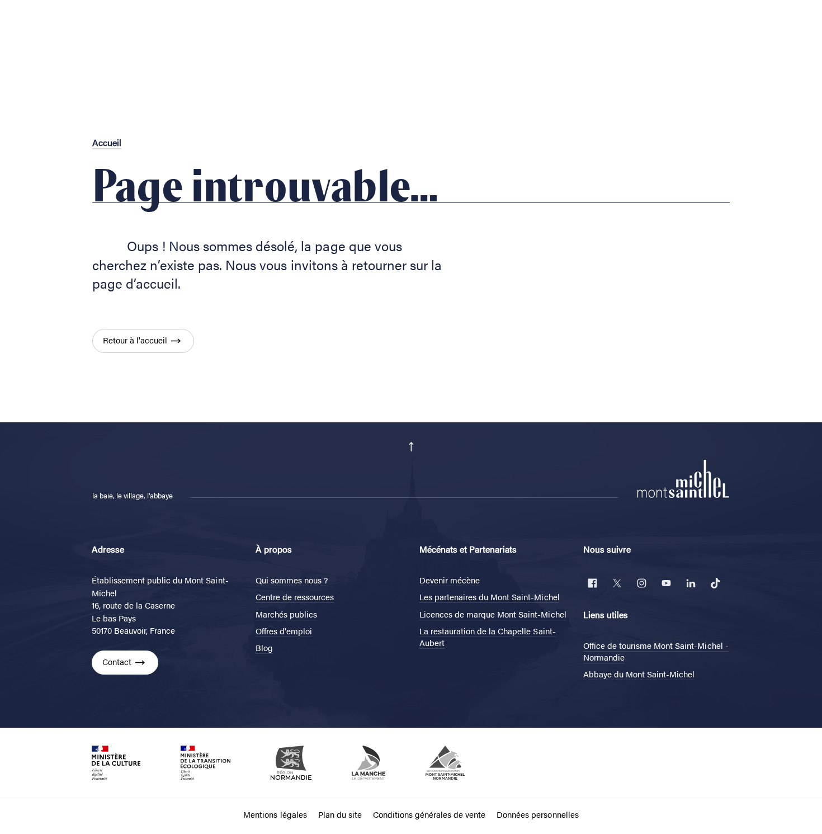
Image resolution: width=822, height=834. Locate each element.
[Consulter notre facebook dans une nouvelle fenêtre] (592, 583)
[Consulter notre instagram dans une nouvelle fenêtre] (641, 583)
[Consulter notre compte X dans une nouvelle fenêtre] (617, 583)
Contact (116, 661)
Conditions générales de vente (429, 814)
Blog (264, 647)
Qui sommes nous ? (292, 580)
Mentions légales (274, 814)
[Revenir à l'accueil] (683, 477)
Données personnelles (537, 814)
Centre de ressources (295, 596)
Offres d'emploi (284, 631)
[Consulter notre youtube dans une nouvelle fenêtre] (666, 583)
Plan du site (340, 814)
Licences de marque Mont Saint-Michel (492, 614)
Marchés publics (286, 614)
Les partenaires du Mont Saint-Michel (489, 596)
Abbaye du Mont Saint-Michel (639, 674)
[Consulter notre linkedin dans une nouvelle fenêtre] (691, 583)
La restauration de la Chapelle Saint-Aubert (487, 636)
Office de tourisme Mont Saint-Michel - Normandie (656, 651)
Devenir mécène (449, 580)
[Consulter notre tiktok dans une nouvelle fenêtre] (715, 583)
